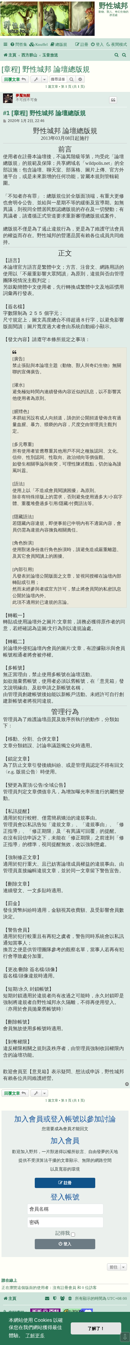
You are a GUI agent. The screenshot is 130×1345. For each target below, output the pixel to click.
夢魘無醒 (23, 95)
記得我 (62, 1233)
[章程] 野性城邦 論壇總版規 (46, 69)
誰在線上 (9, 1280)
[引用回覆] (113, 100)
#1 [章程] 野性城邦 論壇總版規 (44, 113)
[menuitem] (18, 44)
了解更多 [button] (35, 1335)
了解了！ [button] (96, 1328)
